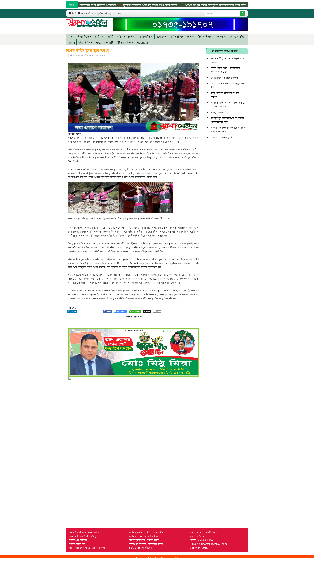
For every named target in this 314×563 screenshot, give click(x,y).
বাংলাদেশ (160, 36)
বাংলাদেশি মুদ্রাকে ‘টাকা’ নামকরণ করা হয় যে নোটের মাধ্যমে (228, 104)
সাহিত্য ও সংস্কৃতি (104, 42)
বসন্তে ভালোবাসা (218, 112)
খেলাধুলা (219, 36)
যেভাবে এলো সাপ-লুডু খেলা (222, 137)
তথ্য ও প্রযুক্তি (236, 36)
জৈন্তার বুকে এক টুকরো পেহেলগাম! (225, 77)
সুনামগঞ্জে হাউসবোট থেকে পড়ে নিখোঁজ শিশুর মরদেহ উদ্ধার (134, 5)
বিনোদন (71, 42)
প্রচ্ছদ (71, 36)
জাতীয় (98, 36)
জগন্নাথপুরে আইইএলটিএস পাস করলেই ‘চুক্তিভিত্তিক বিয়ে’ (227, 120)
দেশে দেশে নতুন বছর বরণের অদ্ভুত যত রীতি (227, 85)
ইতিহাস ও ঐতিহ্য (125, 42)
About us (142, 42)
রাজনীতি (110, 36)
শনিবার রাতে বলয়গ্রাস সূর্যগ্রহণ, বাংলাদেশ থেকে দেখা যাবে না (228, 129)
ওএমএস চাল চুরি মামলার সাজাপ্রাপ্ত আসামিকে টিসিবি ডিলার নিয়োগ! (200, 5)
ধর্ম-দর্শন (190, 36)
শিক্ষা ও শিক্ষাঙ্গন (205, 36)
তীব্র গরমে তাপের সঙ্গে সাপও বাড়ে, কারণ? (225, 95)
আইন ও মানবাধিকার (126, 36)
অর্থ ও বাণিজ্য (176, 36)
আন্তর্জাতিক (144, 36)
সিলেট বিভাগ (83, 36)
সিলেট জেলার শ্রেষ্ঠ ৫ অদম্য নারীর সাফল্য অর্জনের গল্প (225, 70)
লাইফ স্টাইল (84, 42)
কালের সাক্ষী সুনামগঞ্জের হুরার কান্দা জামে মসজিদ (227, 60)
